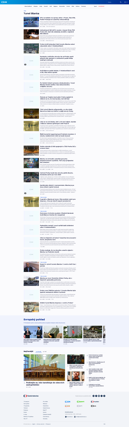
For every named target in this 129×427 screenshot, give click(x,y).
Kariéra (44, 412)
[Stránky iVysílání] (95, 401)
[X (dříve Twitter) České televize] (102, 396)
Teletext (26, 408)
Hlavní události (28, 6)
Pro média (45, 401)
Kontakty (45, 418)
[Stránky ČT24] (67, 401)
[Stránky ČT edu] (93, 406)
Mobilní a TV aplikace (28, 416)
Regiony (55, 6)
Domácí (46, 6)
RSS (104, 424)
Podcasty (83, 6)
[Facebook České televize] (96, 396)
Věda (73, 6)
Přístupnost (48, 424)
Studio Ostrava (46, 408)
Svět (51, 6)
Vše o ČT (25, 418)
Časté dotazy (46, 416)
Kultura (77, 6)
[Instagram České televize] (93, 396)
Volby (40, 6)
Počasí (68, 6)
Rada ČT (45, 410)
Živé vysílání (26, 403)
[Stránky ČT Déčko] (67, 406)
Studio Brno (45, 405)
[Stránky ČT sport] (80, 401)
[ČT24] (4, 2)
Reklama (45, 403)
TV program (26, 401)
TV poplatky (26, 405)
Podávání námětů (47, 414)
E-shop (25, 414)
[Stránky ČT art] (79, 406)
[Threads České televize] (104, 396)
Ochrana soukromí (40, 424)
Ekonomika (62, 6)
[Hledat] (121, 2)
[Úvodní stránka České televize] (31, 396)
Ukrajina (36, 6)
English (33, 424)
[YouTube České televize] (99, 396)
